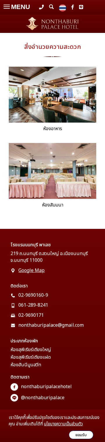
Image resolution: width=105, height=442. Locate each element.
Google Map (31, 270)
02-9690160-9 (33, 295)
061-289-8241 (33, 305)
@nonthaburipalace (42, 397)
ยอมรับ (81, 435)
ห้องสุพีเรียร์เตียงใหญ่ (30, 349)
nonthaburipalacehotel (46, 386)
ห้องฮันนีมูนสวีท (25, 364)
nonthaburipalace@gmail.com (51, 325)
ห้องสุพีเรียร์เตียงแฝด (30, 357)
